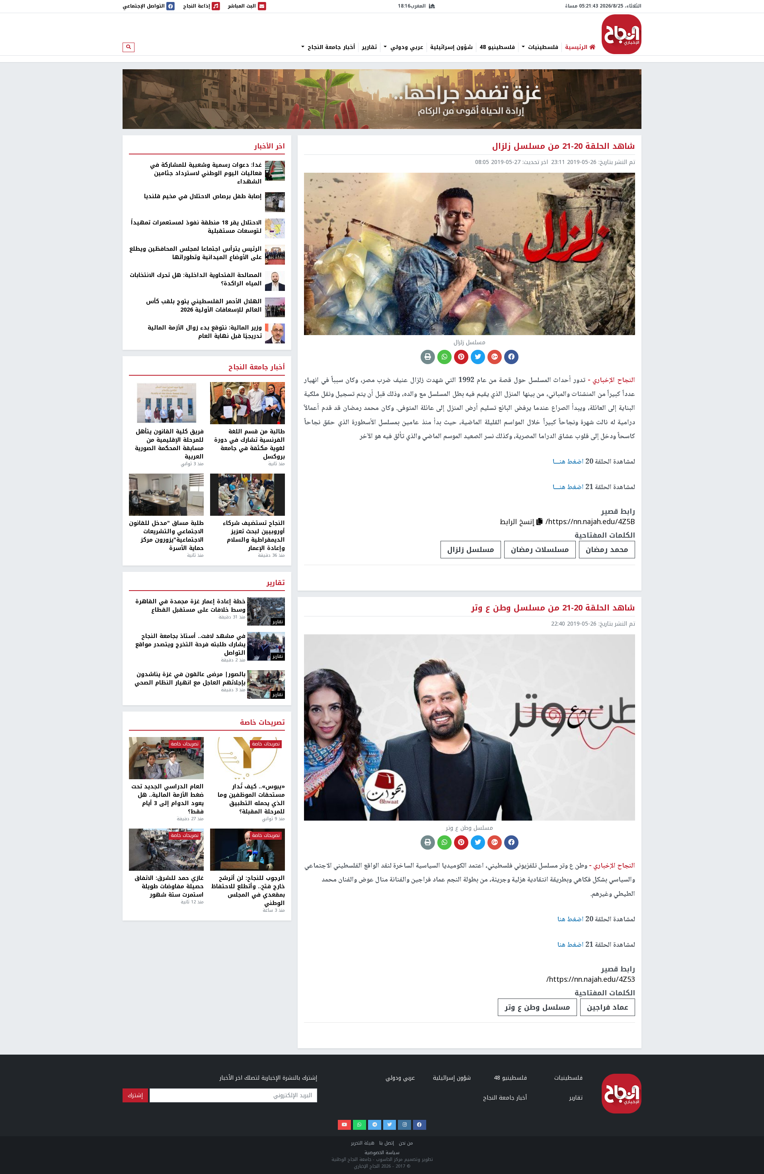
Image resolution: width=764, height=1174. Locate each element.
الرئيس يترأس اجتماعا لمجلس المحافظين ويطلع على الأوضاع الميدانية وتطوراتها (195, 253)
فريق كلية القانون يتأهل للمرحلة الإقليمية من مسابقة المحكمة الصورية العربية (169, 444)
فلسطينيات (542, 47)
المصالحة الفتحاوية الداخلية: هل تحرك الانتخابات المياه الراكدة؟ (196, 279)
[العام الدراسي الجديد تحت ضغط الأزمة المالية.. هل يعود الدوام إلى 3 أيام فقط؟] (166, 758)
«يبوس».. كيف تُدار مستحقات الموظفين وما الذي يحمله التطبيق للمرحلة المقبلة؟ (251, 799)
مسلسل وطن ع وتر (537, 1007)
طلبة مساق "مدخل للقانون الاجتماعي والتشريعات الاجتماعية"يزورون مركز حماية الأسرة (166, 535)
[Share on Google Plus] (494, 357)
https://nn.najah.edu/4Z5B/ (590, 522)
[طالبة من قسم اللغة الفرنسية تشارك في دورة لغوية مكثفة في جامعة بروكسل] (247, 403)
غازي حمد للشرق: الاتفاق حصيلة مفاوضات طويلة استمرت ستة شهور (169, 886)
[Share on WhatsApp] (444, 357)
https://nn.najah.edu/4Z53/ (590, 979)
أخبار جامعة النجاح (330, 47)
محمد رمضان (607, 549)
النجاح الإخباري (621, 34)
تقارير (369, 47)
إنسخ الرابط (518, 522)
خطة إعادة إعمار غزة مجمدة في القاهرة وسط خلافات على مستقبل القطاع (190, 605)
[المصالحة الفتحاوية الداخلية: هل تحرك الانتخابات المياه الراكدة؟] (275, 280)
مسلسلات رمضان (540, 549)
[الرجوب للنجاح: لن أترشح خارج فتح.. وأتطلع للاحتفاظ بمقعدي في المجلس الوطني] (247, 850)
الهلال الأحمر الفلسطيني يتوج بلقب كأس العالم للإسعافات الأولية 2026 (204, 305)
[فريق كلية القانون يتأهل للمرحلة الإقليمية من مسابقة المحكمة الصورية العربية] (166, 403)
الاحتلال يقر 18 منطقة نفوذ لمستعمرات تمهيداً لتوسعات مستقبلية (196, 226)
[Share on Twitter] (478, 357)
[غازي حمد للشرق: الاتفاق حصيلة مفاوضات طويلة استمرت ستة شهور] (166, 850)
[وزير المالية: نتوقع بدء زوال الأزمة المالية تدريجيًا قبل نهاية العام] (275, 333)
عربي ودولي (405, 47)
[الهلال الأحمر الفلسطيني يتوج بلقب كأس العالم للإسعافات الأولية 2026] (275, 307)
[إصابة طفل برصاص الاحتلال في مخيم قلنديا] (275, 202)
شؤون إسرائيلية (451, 47)
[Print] (428, 357)
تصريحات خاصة (262, 723)
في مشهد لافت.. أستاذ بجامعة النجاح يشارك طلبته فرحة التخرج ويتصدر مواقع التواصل (190, 644)
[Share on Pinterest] (461, 357)
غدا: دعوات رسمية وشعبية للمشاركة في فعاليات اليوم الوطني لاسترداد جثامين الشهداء (206, 173)
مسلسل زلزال (470, 549)
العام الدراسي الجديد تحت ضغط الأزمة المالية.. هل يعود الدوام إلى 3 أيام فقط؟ (167, 799)
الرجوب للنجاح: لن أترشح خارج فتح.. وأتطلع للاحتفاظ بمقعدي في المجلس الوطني (248, 890)
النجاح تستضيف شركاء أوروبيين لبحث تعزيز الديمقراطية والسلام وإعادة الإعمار (254, 535)
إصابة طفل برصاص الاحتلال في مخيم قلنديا (203, 196)
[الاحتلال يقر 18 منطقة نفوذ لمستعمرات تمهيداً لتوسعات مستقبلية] (275, 228)
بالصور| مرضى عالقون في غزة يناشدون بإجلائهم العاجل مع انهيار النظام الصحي (190, 678)
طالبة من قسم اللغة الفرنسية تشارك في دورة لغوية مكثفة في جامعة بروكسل (249, 444)
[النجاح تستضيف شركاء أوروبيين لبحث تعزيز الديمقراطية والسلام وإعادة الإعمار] (247, 495)
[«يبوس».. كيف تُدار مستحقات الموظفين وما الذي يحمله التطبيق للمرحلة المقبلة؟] (247, 758)
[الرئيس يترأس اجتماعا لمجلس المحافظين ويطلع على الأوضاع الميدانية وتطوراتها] (275, 254)
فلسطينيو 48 (497, 47)
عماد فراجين (607, 1007)
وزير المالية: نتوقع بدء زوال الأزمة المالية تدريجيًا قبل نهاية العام (205, 332)
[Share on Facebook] (511, 357)
